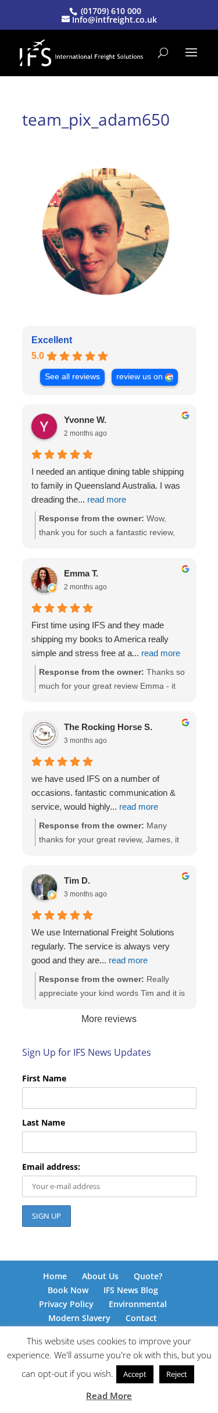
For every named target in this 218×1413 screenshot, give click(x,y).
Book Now (68, 1289)
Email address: (51, 1166)
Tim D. (77, 880)
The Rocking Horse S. (108, 727)
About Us (100, 1276)
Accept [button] (134, 1374)
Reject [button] (176, 1374)
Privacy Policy (66, 1303)
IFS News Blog (130, 1289)
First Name (44, 1078)
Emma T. (81, 573)
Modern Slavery (79, 1317)
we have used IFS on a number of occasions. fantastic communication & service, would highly (103, 793)
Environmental (138, 1303)
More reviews (109, 1019)
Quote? (148, 1276)
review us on (139, 376)
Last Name (43, 1122)
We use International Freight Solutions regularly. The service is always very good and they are (102, 946)
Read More (109, 1395)
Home (55, 1276)
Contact (141, 1317)
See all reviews (72, 376)
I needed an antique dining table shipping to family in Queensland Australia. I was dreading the (107, 485)
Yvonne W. (85, 420)
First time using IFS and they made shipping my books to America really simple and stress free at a (105, 639)
